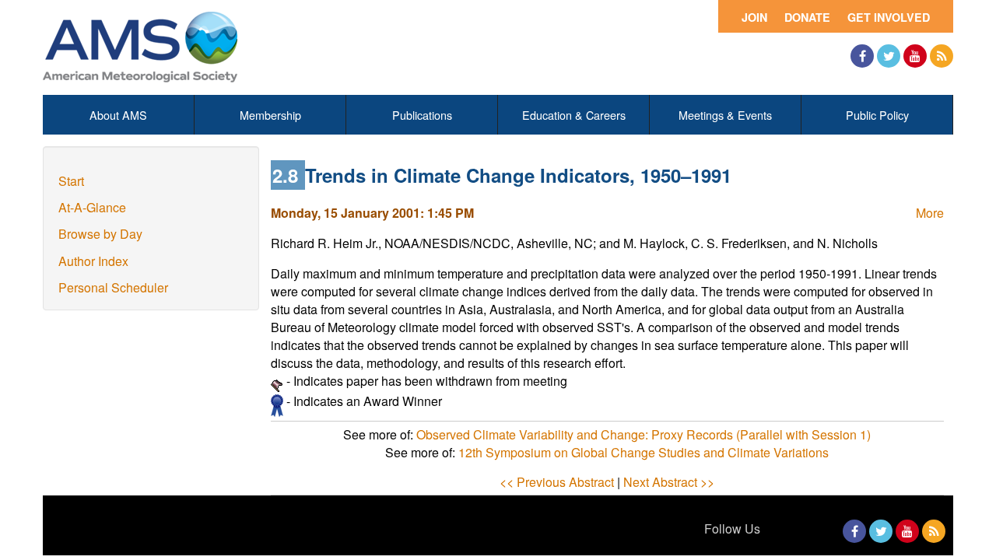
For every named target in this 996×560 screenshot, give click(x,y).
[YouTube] (915, 56)
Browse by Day (100, 234)
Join (754, 17)
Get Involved (888, 17)
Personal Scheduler (113, 287)
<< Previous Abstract (557, 482)
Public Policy (877, 115)
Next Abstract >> (668, 482)
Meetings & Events (725, 115)
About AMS (118, 115)
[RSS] (941, 56)
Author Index (93, 261)
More (930, 213)
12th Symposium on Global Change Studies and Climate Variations (643, 452)
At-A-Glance (92, 207)
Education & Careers (574, 115)
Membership (270, 115)
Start (71, 181)
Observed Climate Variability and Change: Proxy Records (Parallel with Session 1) (643, 434)
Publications (422, 115)
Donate (807, 17)
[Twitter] (888, 56)
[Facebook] (862, 56)
